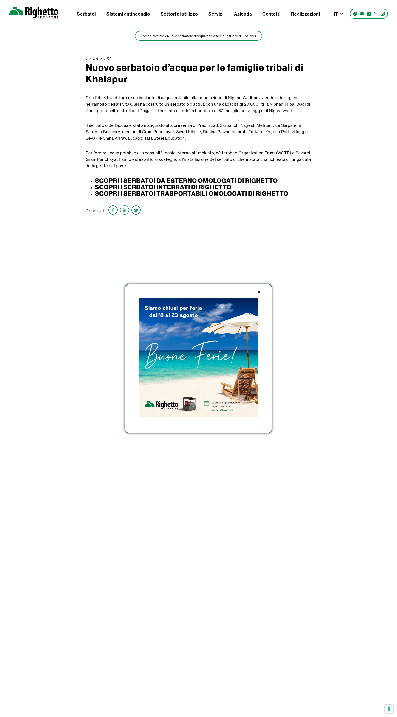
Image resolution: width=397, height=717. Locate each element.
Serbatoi (86, 14)
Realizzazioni (305, 14)
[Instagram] (382, 13)
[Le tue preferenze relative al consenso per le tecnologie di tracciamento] (389, 709)
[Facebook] (355, 13)
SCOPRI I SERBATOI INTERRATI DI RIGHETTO (163, 187)
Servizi (216, 14)
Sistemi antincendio (128, 14)
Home (145, 36)
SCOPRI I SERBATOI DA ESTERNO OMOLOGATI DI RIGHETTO (186, 180)
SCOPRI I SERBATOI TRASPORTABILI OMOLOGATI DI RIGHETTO (191, 193)
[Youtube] (362, 13)
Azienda (243, 14)
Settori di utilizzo (179, 14)
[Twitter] (376, 13)
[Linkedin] (369, 13)
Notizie (158, 36)
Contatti (271, 14)
